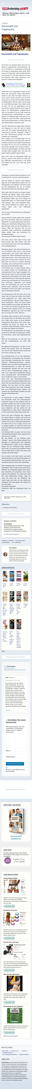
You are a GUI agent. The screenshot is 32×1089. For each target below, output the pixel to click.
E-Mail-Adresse (10, 757)
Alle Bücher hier (16, 839)
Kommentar (10, 732)
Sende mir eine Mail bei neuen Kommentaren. (15, 770)
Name (8, 751)
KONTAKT (24, 1051)
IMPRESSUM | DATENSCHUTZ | (11, 1051)
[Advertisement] (16, 60)
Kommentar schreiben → (9, 668)
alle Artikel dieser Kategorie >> (12, 534)
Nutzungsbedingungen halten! (19, 669)
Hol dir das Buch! (16, 836)
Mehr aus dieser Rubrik (10, 1036)
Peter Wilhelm (13, 548)
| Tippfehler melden (20, 540)
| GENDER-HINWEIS (23, 1054)
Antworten (7, 710)
